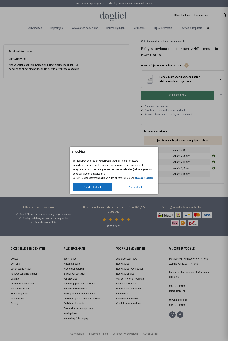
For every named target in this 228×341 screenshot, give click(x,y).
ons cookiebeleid (144, 177)
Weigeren (135, 186)
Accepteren (92, 186)
